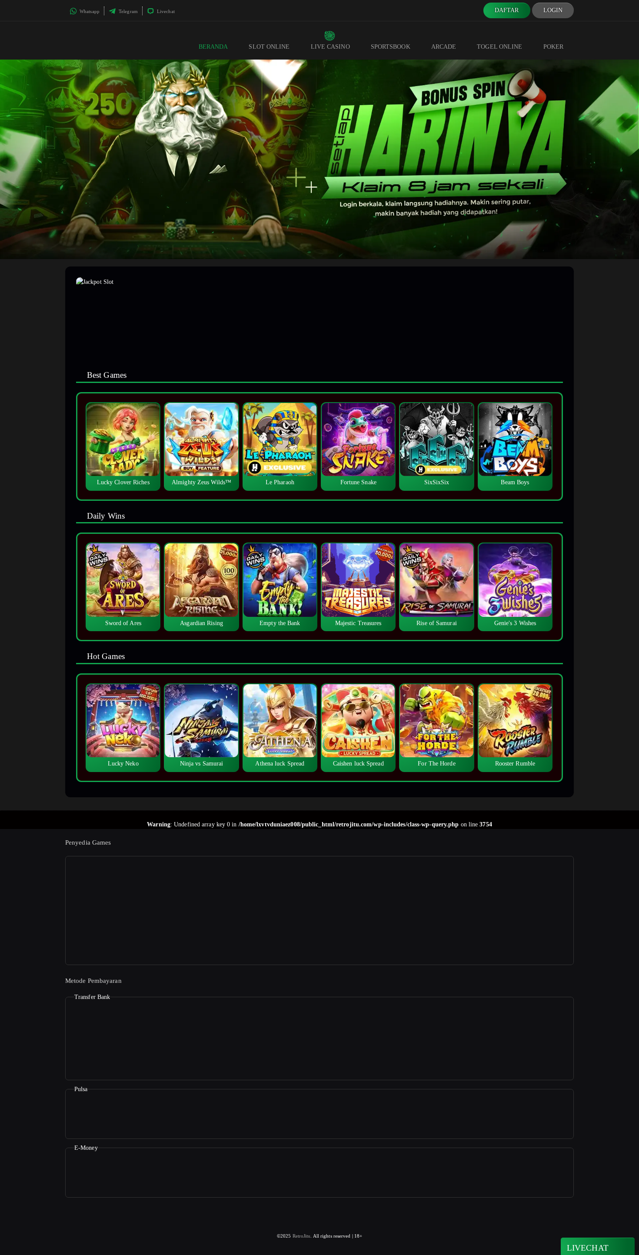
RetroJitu (302, 1235)
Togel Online (499, 46)
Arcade (443, 46)
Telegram (127, 11)
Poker (553, 46)
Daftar (507, 10)
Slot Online (269, 46)
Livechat (165, 11)
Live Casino (330, 46)
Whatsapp (89, 11)
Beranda (213, 46)
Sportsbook (390, 46)
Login (553, 10)
